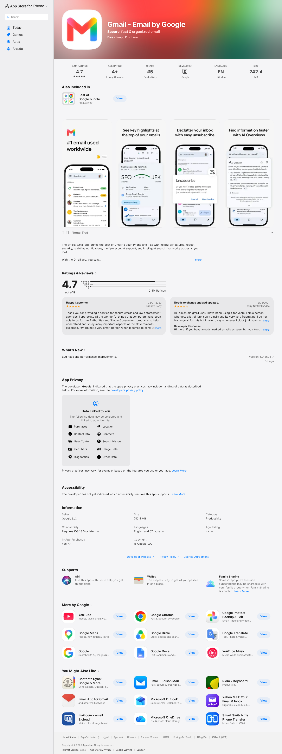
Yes (64, 543)
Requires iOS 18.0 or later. (78, 531)
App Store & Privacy (100, 750)
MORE (158, 328)
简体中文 (131, 737)
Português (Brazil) (182, 737)
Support (141, 750)
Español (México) (90, 737)
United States (69, 737)
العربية (106, 737)
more (198, 259)
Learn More (179, 470)
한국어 (166, 737)
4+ (207, 531)
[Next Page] (278, 173)
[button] (26, 28)
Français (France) (150, 737)
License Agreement (196, 556)
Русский (118, 737)
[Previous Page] (58, 173)
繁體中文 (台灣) (219, 737)
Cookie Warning (124, 750)
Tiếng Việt (202, 737)
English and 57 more (147, 531)
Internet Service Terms (74, 750)
